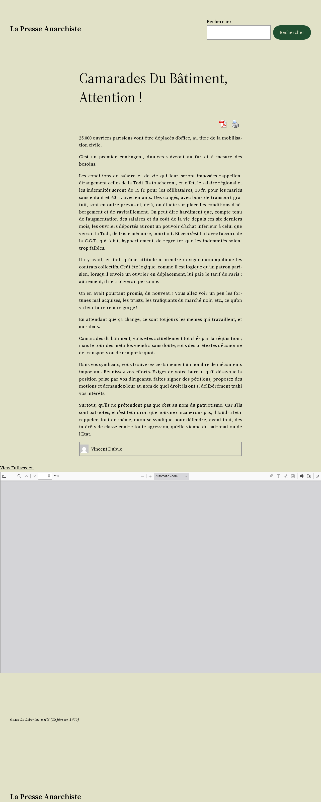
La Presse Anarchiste (45, 29)
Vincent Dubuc (106, 449)
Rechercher (219, 21)
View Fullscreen (17, 468)
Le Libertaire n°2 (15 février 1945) (49, 719)
